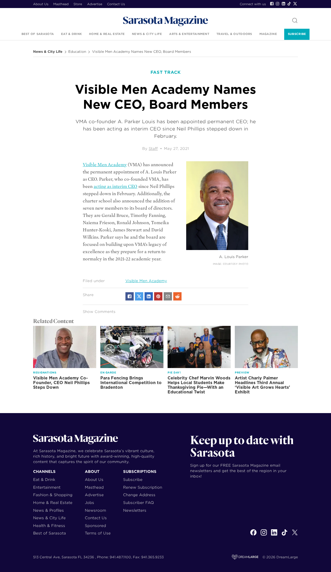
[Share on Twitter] (139, 296)
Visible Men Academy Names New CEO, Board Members (141, 52)
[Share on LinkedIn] (149, 296)
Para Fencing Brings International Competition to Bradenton (131, 383)
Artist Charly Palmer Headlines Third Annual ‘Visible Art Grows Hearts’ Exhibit (262, 385)
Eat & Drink (71, 34)
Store (77, 4)
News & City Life (147, 34)
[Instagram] (277, 3)
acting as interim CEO (115, 186)
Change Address (139, 495)
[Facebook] (272, 3)
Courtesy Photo (235, 263)
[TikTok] (289, 3)
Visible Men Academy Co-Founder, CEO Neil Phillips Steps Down (61, 383)
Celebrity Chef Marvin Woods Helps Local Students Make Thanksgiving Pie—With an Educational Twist (199, 385)
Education (77, 52)
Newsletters (134, 510)
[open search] (295, 20)
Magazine (268, 34)
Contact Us (116, 4)
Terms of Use (98, 533)
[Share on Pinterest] (158, 296)
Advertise (94, 4)
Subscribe (297, 34)
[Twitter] (295, 3)
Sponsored (95, 525)
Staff (153, 148)
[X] (295, 535)
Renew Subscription (142, 487)
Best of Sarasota (37, 34)
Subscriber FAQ (138, 502)
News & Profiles (48, 510)
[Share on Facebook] (129, 296)
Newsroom (95, 510)
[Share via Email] (168, 296)
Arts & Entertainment (189, 34)
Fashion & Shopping (52, 495)
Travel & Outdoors (234, 34)
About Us (40, 4)
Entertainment (47, 487)
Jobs (89, 502)
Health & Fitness (49, 525)
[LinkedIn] (283, 3)
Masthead (61, 4)
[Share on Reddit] (177, 296)
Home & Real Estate (107, 34)
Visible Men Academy (105, 164)
